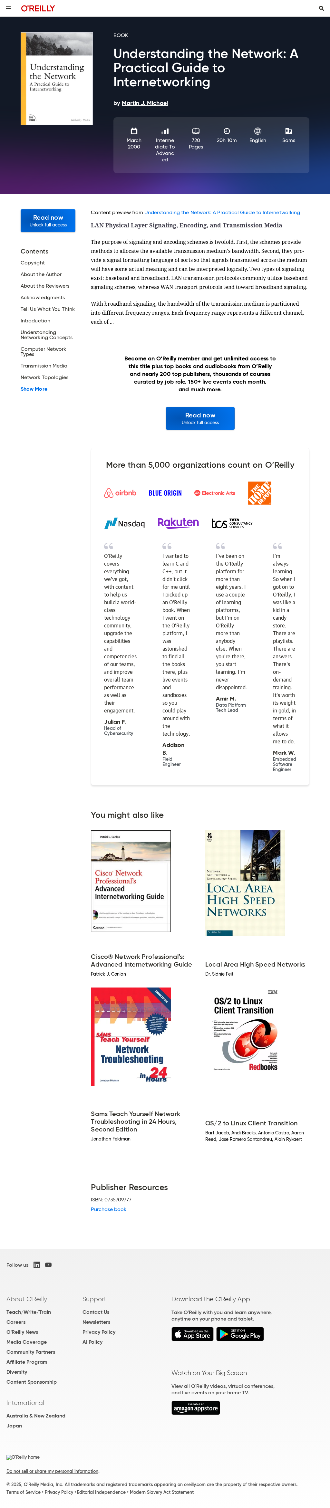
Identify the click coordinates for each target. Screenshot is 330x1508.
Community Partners (30, 1352)
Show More (34, 389)
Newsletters (96, 1322)
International (25, 1403)
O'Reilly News (22, 1332)
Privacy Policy (98, 1332)
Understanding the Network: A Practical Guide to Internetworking (222, 212)
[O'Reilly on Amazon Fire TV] (195, 1413)
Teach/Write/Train (28, 1312)
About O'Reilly (26, 1299)
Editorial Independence (101, 1492)
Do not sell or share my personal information (52, 1471)
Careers (15, 1322)
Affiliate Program (26, 1362)
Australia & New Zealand (35, 1415)
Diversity (16, 1372)
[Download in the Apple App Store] (192, 1339)
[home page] (38, 8)
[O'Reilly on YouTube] (48, 1265)
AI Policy (92, 1342)
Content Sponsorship (31, 1382)
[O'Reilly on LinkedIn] (37, 1265)
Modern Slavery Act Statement (162, 1492)
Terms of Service (23, 1492)
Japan (14, 1425)
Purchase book (108, 1209)
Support (94, 1299)
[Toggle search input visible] (321, 8)
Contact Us (95, 1312)
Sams (288, 140)
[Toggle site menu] (8, 8)
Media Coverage (26, 1342)
